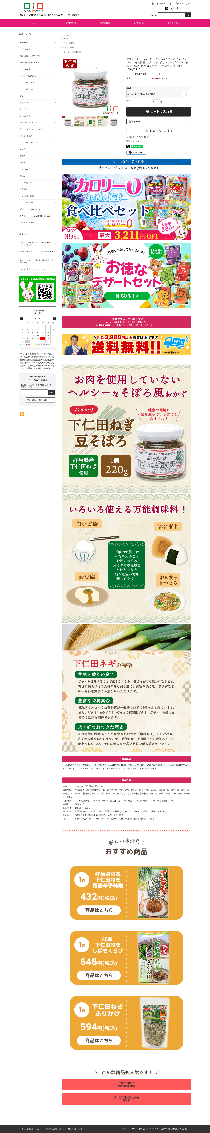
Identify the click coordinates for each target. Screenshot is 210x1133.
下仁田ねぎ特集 (69, 47)
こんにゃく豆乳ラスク (28, 143)
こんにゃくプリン (27, 83)
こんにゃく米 (25, 49)
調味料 (22, 163)
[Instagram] (172, 8)
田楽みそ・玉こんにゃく (29, 123)
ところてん (24, 109)
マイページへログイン (164, 4)
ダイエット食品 (26, 136)
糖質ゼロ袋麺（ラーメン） (30, 63)
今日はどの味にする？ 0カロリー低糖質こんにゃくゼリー (36, 243)
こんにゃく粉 (25, 169)
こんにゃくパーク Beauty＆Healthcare (35, 216)
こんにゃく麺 (25, 69)
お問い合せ (105, 23)
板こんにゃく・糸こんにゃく (31, 129)
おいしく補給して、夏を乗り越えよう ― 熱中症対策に (36, 261)
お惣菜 (66, 38)
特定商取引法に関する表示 (52, 1129)
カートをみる (185, 4)
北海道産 (23, 189)
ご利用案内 (71, 23)
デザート (23, 96)
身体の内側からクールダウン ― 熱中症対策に (36, 252)
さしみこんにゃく (27, 116)
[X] (178, 8)
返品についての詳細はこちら (139, 137)
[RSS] (22, 415)
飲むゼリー (24, 103)
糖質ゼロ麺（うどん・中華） (31, 56)
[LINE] (166, 8)
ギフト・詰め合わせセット (30, 209)
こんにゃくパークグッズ (29, 203)
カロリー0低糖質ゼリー (29, 76)
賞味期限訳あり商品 (27, 223)
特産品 (22, 176)
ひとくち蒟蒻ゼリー (27, 89)
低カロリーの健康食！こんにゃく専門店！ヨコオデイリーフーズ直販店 (49, 15)
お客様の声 (139, 23)
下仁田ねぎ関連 (69, 43)
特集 (21, 234)
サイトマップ (174, 23)
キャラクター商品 (27, 196)
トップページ (36, 23)
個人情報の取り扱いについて (31, 1129)
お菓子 (22, 149)
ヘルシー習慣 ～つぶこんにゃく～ (33, 269)
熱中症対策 (24, 43)
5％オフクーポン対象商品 (72, 52)
